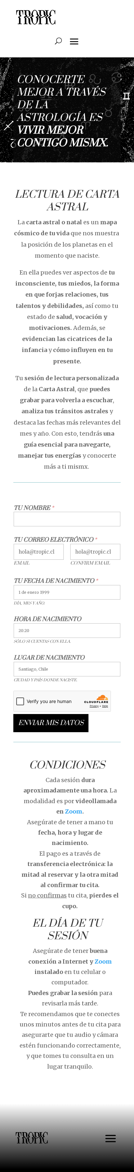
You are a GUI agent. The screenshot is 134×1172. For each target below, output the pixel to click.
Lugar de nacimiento (49, 658)
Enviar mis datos (51, 723)
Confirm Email (90, 563)
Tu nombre (34, 508)
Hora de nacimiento (47, 619)
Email (21, 563)
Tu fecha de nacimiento (56, 581)
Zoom (73, 811)
